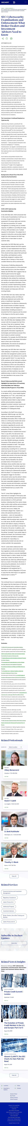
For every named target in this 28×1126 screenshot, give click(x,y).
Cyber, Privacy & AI (8, 902)
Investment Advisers (8, 911)
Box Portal (12, 1095)
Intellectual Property (8, 906)
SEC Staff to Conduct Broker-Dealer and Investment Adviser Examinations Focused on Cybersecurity (13, 653)
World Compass (14, 1097)
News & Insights (9, 8)
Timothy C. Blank (11, 862)
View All (14, 876)
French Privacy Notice (14, 1115)
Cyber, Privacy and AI (9, 921)
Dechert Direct (13, 1094)
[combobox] (15, 747)
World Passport (14, 1099)
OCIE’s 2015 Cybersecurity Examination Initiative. (12, 647)
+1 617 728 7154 (12, 865)
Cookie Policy (14, 1108)
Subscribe (14, 943)
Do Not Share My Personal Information (14, 1120)
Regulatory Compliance (9, 897)
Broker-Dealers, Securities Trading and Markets (13, 916)
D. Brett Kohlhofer (11, 831)
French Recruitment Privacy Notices (14, 1117)
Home (2, 8)
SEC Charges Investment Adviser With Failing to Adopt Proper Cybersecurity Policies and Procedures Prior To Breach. (13, 722)
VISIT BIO (6, 776)
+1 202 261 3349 (17, 834)
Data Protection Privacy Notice (14, 1110)
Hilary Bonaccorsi (11, 770)
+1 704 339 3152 (13, 773)
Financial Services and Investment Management (12, 892)
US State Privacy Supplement (14, 1113)
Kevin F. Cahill (10, 801)
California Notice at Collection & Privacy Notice (14, 1112)
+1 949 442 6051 (15, 804)
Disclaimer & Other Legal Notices (14, 1105)
